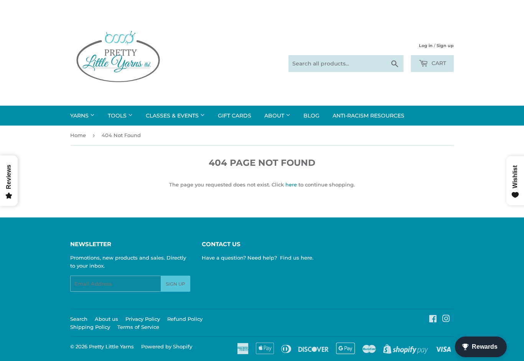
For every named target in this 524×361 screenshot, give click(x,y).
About (275, 115)
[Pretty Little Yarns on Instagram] (446, 320)
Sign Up (175, 284)
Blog (311, 115)
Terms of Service (138, 327)
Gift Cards (234, 115)
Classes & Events (173, 115)
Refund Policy (185, 319)
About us (106, 319)
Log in (426, 45)
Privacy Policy (142, 319)
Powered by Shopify (166, 346)
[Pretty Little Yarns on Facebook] (433, 320)
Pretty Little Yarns (111, 346)
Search (78, 319)
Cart (438, 63)
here (291, 184)
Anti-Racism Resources (368, 115)
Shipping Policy (90, 327)
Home (78, 135)
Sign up (445, 45)
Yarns (80, 115)
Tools (118, 115)
